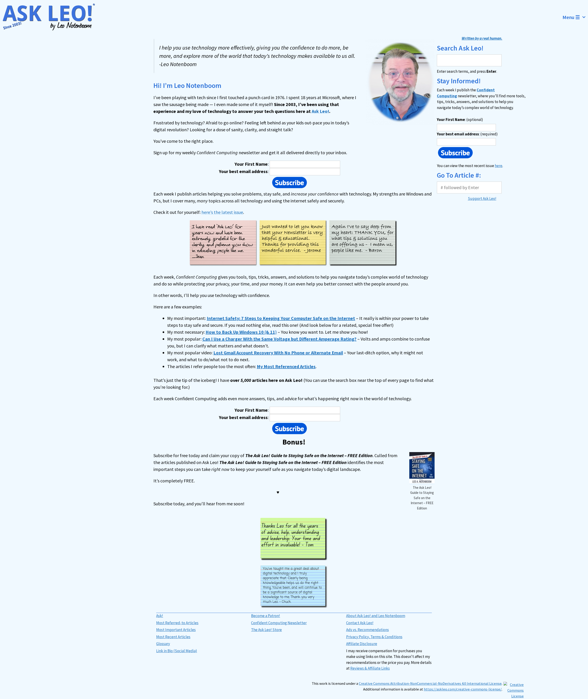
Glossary (163, 643)
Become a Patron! (265, 615)
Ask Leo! (320, 111)
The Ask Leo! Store (266, 629)
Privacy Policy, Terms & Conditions (374, 636)
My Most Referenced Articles (286, 366)
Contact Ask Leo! (359, 622)
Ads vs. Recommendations (367, 629)
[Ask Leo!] (51, 17)
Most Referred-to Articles (177, 622)
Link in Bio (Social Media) (176, 650)
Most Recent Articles (173, 636)
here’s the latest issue (222, 212)
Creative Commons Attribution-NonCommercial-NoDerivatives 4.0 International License (430, 683)
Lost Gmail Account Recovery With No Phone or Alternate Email (278, 352)
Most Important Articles (176, 629)
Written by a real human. (482, 38)
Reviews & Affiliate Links (370, 668)
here (498, 165)
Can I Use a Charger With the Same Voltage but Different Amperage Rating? (279, 339)
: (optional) (460, 119)
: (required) (467, 134)
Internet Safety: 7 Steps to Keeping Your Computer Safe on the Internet (281, 318)
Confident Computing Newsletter (279, 622)
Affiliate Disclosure (361, 643)
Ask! (159, 615)
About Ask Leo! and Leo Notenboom (375, 615)
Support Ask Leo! (482, 198)
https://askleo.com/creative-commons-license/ (463, 689)
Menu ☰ (571, 17)
